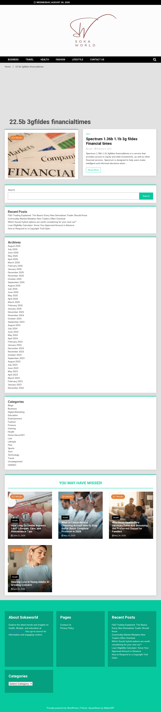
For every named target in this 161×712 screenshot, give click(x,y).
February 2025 (15, 305)
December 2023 (16, 348)
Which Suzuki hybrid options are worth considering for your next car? (42, 222)
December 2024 (16, 312)
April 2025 (13, 299)
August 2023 (14, 361)
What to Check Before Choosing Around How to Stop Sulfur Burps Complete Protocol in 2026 (79, 527)
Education (13, 415)
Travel (29, 59)
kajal (90, 149)
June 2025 (13, 292)
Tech (88, 134)
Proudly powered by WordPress (63, 708)
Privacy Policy (67, 628)
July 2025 (12, 289)
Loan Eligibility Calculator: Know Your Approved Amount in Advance (41, 225)
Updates (12, 465)
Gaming (12, 428)
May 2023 (13, 371)
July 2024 (12, 328)
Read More (93, 170)
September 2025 (16, 282)
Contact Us (97, 59)
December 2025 (16, 272)
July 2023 (12, 365)
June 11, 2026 (19, 536)
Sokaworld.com (16, 631)
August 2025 (14, 285)
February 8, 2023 (103, 149)
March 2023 (14, 378)
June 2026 (13, 252)
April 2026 (13, 259)
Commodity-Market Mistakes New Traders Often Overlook (36, 218)
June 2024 (13, 332)
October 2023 (15, 355)
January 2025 (15, 308)
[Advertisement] (80, 94)
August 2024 (14, 325)
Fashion (60, 59)
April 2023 (13, 374)
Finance (12, 425)
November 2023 (16, 351)
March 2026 (14, 262)
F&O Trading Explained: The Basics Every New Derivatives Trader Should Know (47, 215)
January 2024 (15, 345)
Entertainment (15, 418)
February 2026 (15, 266)
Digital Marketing (16, 412)
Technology (13, 455)
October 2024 (15, 318)
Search (11, 190)
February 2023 (15, 381)
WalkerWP (109, 708)
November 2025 (16, 275)
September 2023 (16, 358)
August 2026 (14, 246)
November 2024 (16, 315)
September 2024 (16, 322)
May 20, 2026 (69, 536)
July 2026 (12, 249)
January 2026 (15, 269)
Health (45, 59)
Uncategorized (15, 461)
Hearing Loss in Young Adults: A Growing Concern (30, 583)
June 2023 (13, 368)
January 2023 (15, 384)
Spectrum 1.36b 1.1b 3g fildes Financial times (111, 141)
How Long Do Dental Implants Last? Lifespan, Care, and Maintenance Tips (28, 528)
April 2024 (13, 338)
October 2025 (15, 279)
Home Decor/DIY (16, 435)
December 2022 (16, 388)
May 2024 (13, 335)
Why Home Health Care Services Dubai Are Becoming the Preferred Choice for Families (130, 527)
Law (10, 438)
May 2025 (13, 295)
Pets (10, 445)
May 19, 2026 (120, 536)
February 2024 (15, 341)
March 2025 (14, 302)
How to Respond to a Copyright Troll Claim (29, 228)
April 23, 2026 (19, 589)
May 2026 (13, 256)
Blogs (10, 405)
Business (13, 59)
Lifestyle (77, 59)
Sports (11, 448)
